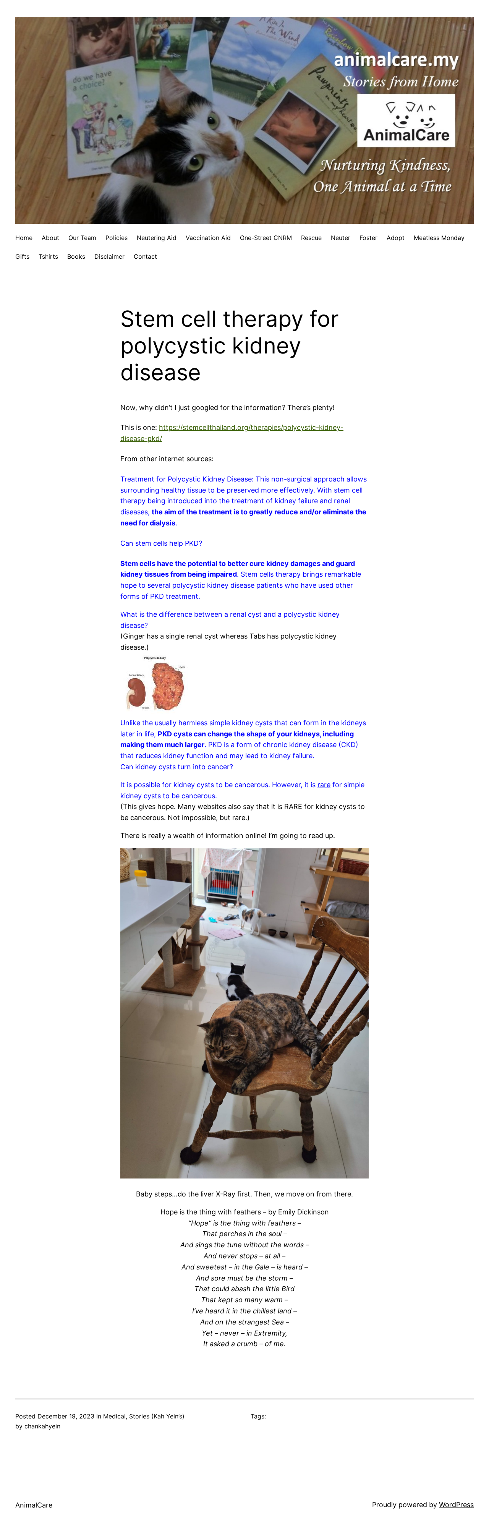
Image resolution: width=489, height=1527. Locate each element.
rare (323, 785)
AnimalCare (33, 1505)
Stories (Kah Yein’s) (157, 1416)
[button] (244, 543)
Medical (114, 1416)
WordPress (456, 1505)
